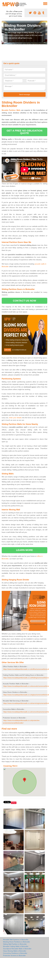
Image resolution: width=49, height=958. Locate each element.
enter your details (15, 418)
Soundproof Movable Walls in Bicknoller (17, 949)
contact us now (24, 300)
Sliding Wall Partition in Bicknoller (15, 944)
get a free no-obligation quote (24, 132)
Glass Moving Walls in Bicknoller (14, 951)
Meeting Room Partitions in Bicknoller (16, 942)
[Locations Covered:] (2, 3)
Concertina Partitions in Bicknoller (15, 953)
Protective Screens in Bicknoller (14, 955)
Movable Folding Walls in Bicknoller (15, 946)
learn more (24, 550)
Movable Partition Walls (11, 110)
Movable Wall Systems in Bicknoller (15, 939)
